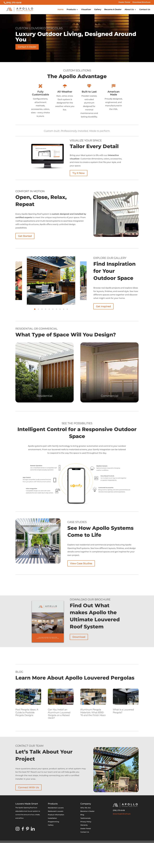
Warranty (84, 825)
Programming (53, 822)
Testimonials (85, 818)
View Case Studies (81, 563)
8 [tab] (60, 309)
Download (78, 636)
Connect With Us (28, 787)
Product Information (56, 815)
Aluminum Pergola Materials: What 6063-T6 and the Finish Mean (93, 712)
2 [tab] (38, 309)
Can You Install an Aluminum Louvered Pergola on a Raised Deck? (59, 713)
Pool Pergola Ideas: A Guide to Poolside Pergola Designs (26, 712)
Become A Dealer (113, 10)
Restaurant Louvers (55, 811)
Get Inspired (103, 306)
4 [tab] (45, 309)
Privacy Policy (85, 822)
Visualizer (86, 10)
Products (71, 10)
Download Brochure (141, 2)
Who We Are (85, 808)
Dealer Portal (124, 2)
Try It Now (78, 173)
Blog (82, 815)
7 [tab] (56, 309)
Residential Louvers (56, 808)
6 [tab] (52, 309)
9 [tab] (63, 309)
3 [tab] (42, 309)
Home (61, 10)
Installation (52, 818)
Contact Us (144, 10)
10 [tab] (67, 309)
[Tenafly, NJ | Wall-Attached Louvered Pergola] (38, 541)
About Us (129, 10)
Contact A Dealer (27, 47)
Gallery (97, 10)
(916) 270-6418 (119, 810)
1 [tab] (34, 309)
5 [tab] (49, 309)
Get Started (25, 236)
